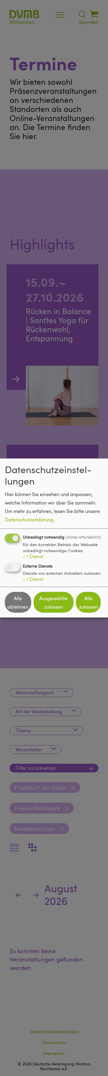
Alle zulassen (88, 602)
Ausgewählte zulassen (53, 602)
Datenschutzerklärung (29, 519)
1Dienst (33, 556)
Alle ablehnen (18, 602)
